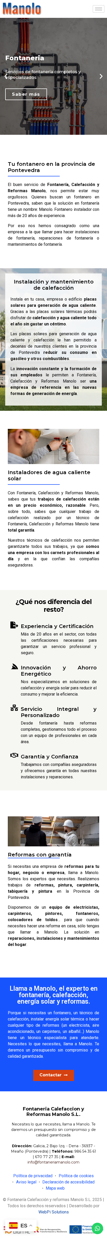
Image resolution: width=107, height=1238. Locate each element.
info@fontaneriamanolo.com (53, 1162)
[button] (6, 76)
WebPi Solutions (53, 1212)
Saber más (26, 94)
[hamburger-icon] (98, 9)
